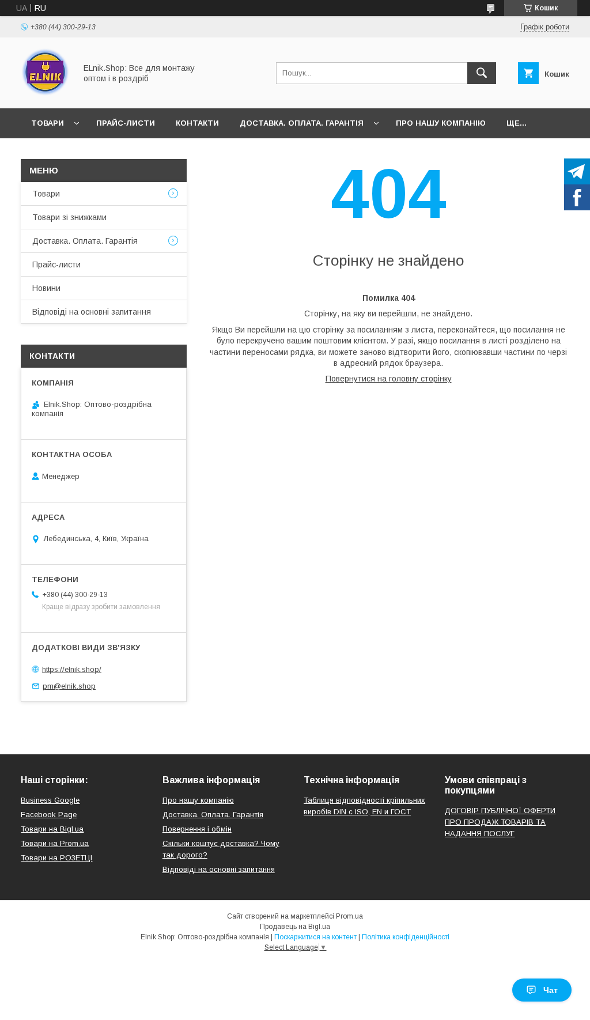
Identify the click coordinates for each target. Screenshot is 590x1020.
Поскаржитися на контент (315, 937)
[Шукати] (481, 73)
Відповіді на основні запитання (91, 311)
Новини (46, 288)
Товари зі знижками (69, 217)
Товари (47, 123)
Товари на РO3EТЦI (56, 857)
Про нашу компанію (441, 123)
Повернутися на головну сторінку (389, 378)
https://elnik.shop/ (71, 669)
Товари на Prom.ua (55, 843)
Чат (550, 990)
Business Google (50, 800)
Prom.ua (349, 916)
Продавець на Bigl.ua (295, 927)
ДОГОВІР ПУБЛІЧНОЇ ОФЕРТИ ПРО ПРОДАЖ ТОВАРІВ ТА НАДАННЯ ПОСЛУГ (500, 822)
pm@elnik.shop (69, 686)
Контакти (197, 123)
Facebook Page (49, 814)
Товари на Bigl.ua (52, 829)
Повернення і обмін (197, 829)
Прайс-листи (125, 123)
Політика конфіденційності (405, 937)
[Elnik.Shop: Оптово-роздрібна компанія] (45, 93)
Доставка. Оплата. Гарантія (302, 123)
